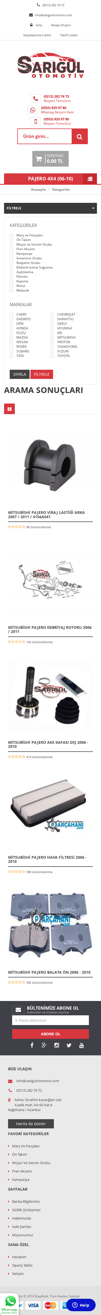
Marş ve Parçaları (29, 235)
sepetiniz (55, 158)
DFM (19, 323)
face (32, 1045)
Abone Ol (50, 1033)
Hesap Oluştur (61, 25)
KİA (59, 333)
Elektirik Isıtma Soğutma (34, 267)
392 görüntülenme (39, 982)
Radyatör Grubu (28, 263)
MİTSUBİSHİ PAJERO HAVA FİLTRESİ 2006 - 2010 (47, 859)
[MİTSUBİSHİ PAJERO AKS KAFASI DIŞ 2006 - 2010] (50, 695)
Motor (21, 286)
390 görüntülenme (39, 872)
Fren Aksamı (25, 249)
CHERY (21, 314)
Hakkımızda (21, 1218)
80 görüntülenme (38, 527)
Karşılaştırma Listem (37, 35)
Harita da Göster (31, 1123)
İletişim (18, 1273)
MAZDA (22, 337)
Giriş (39, 25)
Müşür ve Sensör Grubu (34, 244)
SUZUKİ (63, 351)
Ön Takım (23, 240)
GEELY (62, 323)
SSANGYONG (67, 346)
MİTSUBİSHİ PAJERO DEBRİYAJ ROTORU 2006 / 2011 (50, 629)
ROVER (21, 346)
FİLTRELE (42, 374)
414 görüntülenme (39, 757)
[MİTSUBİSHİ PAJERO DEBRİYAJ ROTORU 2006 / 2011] (50, 580)
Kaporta (22, 281)
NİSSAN (22, 342)
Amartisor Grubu (29, 258)
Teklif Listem (69, 35)
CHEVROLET (66, 314)
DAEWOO (23, 319)
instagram (56, 1045)
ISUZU (21, 333)
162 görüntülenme (39, 642)
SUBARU (22, 351)
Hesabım (19, 1256)
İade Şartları (21, 1226)
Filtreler (22, 276)
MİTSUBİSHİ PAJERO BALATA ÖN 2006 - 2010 (49, 972)
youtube (81, 1045)
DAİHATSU (65, 319)
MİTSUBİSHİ (66, 337)
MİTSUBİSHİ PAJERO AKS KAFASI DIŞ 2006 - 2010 (48, 744)
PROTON (63, 342)
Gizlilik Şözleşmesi (26, 1209)
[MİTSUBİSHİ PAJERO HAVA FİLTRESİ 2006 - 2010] (50, 810)
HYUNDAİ (64, 328)
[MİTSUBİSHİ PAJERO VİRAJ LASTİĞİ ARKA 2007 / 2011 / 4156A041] (50, 465)
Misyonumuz (22, 1235)
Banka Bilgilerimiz (26, 1201)
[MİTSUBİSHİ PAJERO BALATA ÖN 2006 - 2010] (50, 924)
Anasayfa (38, 189)
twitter (69, 1045)
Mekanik (22, 290)
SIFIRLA (19, 374)
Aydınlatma (24, 272)
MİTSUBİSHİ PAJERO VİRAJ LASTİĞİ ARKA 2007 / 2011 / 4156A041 (46, 514)
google (44, 1045)
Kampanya (24, 253)
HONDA (22, 328)
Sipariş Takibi (22, 1265)
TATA (20, 356)
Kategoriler (61, 189)
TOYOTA (63, 356)
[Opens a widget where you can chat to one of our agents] (81, 1305)
